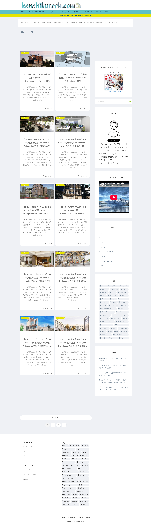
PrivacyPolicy (71, 517)
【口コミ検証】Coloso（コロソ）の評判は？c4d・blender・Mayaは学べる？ (113, 388)
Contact (80, 517)
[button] (129, 101)
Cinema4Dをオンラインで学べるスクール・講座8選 (113, 359)
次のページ (55, 417)
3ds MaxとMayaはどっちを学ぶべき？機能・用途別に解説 (112, 367)
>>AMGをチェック (113, 91)
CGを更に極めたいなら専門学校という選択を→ (75, 15)
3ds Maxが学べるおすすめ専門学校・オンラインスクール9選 (113, 374)
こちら (120, 163)
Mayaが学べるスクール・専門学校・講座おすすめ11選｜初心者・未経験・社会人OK (113, 381)
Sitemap (87, 517)
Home (63, 517)
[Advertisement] (56, 43)
